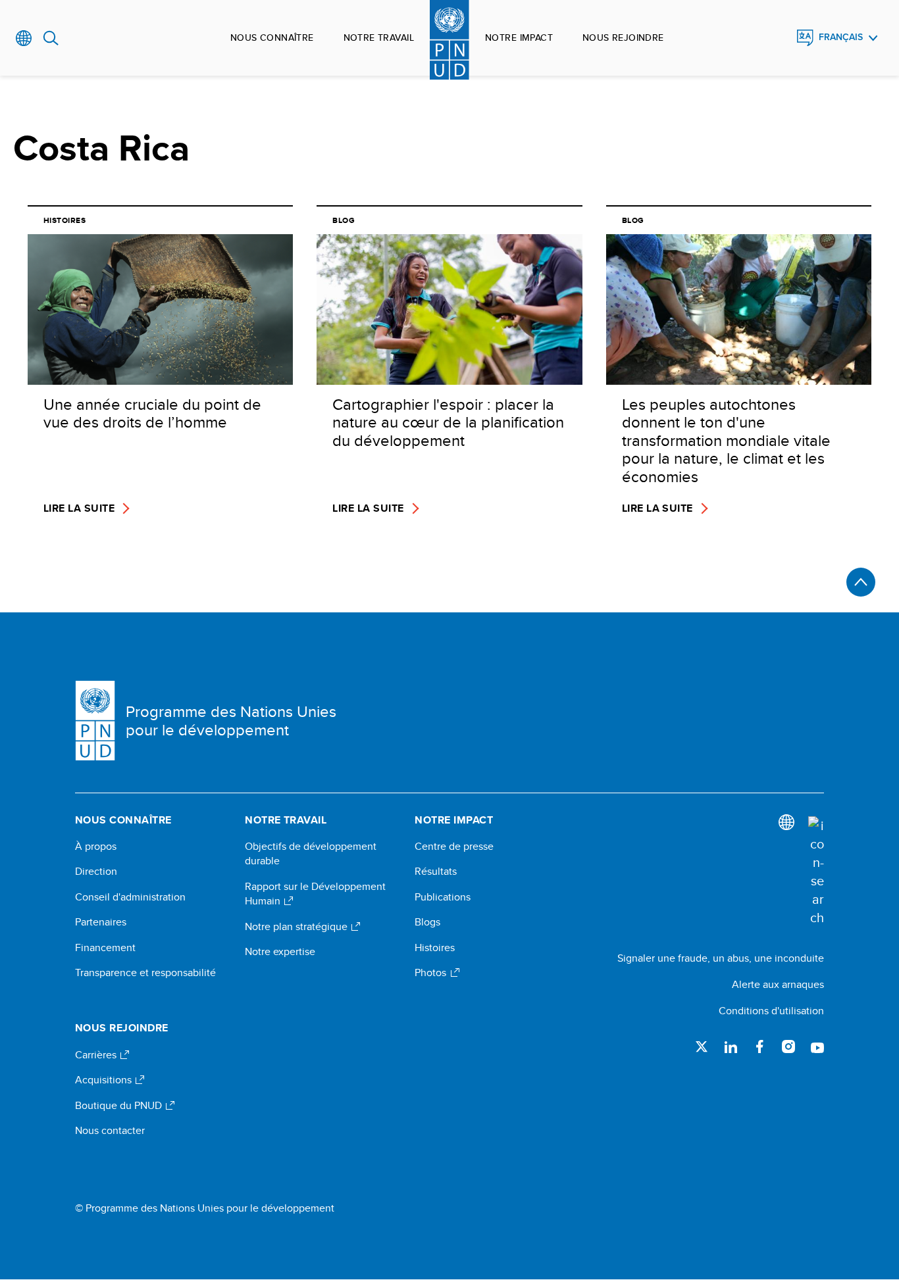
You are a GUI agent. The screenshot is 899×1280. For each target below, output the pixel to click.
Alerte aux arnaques (778, 984)
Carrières (97, 1055)
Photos (432, 973)
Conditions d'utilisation (771, 1010)
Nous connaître (272, 37)
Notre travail (379, 37)
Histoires (435, 948)
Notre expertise (280, 952)
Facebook (759, 1046)
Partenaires (100, 922)
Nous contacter (110, 1130)
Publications (443, 897)
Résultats (436, 871)
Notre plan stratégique (297, 927)
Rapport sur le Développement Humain (315, 893)
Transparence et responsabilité (145, 973)
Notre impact (519, 37)
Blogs (427, 922)
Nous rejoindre (623, 37)
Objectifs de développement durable (310, 853)
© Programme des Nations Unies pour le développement (204, 1208)
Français (841, 37)
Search (51, 38)
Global (24, 38)
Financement (105, 948)
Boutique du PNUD (120, 1105)
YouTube (817, 1046)
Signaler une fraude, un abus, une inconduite (720, 958)
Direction (96, 871)
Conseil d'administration (130, 897)
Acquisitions (104, 1080)
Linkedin (730, 1046)
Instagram (788, 1046)
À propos (95, 846)
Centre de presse (454, 846)
